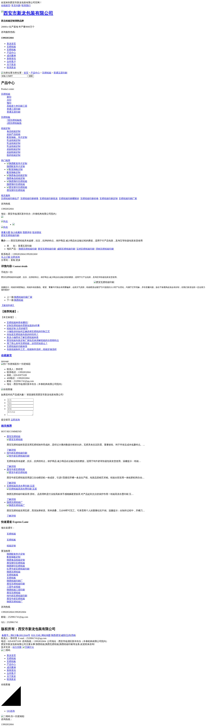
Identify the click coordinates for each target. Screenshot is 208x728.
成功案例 (11, 55)
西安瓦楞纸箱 (13, 436)
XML (38, 635)
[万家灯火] (28, 647)
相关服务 (5, 195)
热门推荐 (5, 160)
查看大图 (5, 232)
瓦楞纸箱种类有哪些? (17, 322)
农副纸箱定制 (13, 149)
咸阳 (63, 635)
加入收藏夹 (16, 232)
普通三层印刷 (13, 109)
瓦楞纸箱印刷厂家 (128, 198)
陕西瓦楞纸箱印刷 (28, 249)
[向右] (4, 227)
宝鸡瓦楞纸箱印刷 (85, 249)
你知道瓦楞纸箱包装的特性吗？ (22, 334)
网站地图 (46, 635)
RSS (33, 635)
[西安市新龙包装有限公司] (27, 13)
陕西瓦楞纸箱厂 (15, 502)
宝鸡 (68, 635)
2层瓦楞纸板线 (14, 123)
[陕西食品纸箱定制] (17, 175)
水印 (9, 100)
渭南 (73, 635)
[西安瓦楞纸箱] (15, 439)
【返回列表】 (8, 305)
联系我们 (26, 5)
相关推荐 (6, 425)
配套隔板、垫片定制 (17, 137)
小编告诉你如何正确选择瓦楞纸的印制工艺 (28, 331)
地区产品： (12, 249)
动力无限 (17, 647)
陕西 (53, 635)
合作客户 (11, 61)
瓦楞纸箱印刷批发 (49, 198)
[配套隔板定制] (15, 169)
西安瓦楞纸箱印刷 (10, 235)
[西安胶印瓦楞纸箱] (17, 187)
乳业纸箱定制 (13, 140)
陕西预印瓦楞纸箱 (16, 184)
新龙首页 (11, 43)
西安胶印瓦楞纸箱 (16, 190)
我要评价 (27, 232)
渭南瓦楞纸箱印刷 (105, 249)
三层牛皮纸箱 (13, 587)
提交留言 (5, 419)
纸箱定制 (5, 128)
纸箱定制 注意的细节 (17, 328)
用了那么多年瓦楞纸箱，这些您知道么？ (27, 343)
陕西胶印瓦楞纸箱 (16, 566)
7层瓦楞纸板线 (14, 120)
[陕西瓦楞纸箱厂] (16, 505)
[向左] (4, 221)
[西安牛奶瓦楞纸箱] (17, 472)
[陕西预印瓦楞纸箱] (17, 181)
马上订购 (5, 257)
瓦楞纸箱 (11, 46)
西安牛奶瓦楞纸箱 (16, 469)
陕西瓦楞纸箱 (13, 572)
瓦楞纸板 (11, 49)
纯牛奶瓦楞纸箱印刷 (17, 453)
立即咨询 (15, 257)
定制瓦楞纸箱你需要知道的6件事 (23, 325)
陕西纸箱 (18, 300)
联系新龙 (11, 67)
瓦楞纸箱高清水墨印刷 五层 (21, 486)
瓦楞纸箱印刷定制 (109, 198)
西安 (58, 635)
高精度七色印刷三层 (17, 106)
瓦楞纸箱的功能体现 (17, 346)
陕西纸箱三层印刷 (16, 590)
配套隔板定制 (13, 172)
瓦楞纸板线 (12, 575)
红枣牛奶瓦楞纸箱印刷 (18, 569)
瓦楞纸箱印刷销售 (29, 198)
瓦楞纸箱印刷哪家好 (69, 198)
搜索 (31, 76)
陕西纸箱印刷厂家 (23, 297)
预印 (9, 103)
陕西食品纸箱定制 (16, 178)
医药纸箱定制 (13, 155)
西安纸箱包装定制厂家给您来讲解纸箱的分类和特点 (33, 340)
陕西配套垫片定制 (16, 166)
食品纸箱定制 (13, 131)
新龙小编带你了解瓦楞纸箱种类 (22, 337)
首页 (26, 73)
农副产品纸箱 (13, 134)
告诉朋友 (36, 232)
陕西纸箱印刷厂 (15, 581)
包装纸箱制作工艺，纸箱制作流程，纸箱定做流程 (32, 349)
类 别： (12, 246)
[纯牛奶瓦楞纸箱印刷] (18, 456)
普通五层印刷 (60, 73)
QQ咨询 (11, 711)
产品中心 (11, 52)
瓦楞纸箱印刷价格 (89, 198)
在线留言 (5, 5)
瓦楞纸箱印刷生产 (10, 198)
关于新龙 (11, 64)
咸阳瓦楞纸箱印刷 (66, 249)
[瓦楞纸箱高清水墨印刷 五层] (22, 489)
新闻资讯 (11, 58)
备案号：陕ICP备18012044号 (16, 635)
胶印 (9, 97)
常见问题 (15, 5)
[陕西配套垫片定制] (17, 163)
